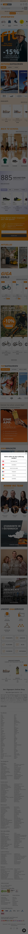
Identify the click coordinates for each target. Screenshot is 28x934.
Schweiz (14, 464)
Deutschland (14, 468)
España (14, 478)
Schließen (26, 453)
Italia (14, 475)
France (14, 471)
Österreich (14, 461)
